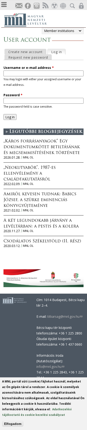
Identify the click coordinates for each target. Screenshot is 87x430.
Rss (45, 6)
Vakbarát (54, 6)
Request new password (28, 57)
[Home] (27, 19)
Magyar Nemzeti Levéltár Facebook (28, 6)
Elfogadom (12, 424)
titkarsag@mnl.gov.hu (64, 316)
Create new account (25, 52)
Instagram (36, 6)
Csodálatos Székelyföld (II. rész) (42, 241)
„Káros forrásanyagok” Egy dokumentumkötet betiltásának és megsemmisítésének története (41, 147)
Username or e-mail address (28, 67)
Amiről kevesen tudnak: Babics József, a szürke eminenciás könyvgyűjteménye (39, 200)
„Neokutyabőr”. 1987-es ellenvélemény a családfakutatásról (29, 174)
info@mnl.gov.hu (50, 366)
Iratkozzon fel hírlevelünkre (19, 6)
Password (13, 95)
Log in (58, 52)
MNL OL (28, 157)
